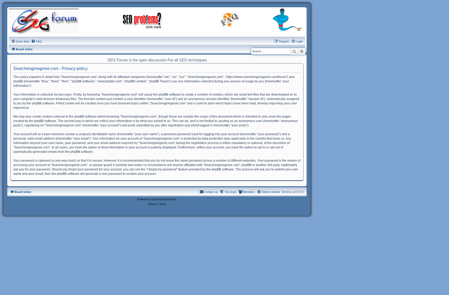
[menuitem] (36, 41)
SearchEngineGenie (164, 199)
